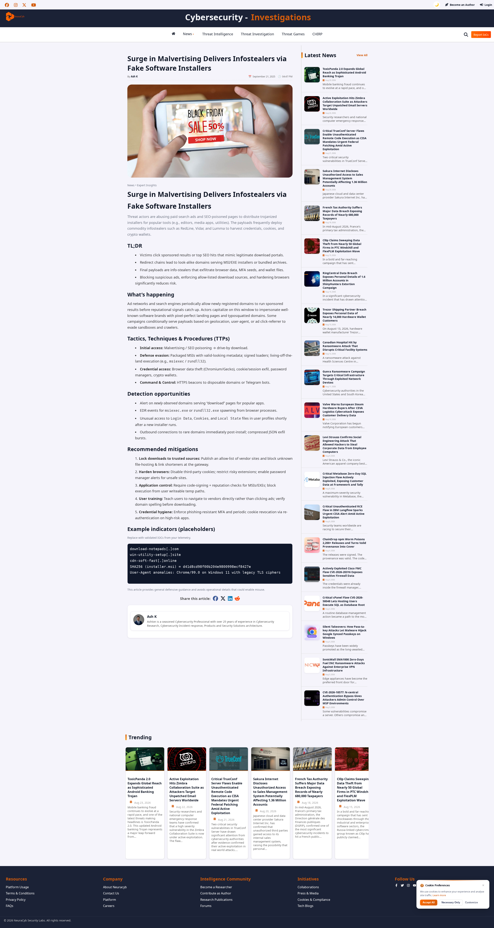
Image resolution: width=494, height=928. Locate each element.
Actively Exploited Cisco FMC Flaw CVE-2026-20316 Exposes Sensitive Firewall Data (342, 571)
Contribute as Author (215, 893)
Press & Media (308, 893)
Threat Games (293, 34)
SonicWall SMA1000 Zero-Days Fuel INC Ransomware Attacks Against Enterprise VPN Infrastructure (344, 665)
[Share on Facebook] (215, 598)
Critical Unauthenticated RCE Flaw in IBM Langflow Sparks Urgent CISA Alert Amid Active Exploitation (344, 512)
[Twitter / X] (402, 886)
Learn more (439, 895)
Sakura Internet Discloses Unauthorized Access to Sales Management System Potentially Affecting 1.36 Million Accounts (345, 178)
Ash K (134, 76)
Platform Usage (17, 887)
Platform (109, 900)
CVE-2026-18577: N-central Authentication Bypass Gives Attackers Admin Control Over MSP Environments (343, 697)
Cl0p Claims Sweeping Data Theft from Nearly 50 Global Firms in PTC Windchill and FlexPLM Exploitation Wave (342, 245)
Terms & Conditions (20, 893)
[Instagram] (16, 4)
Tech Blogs (305, 906)
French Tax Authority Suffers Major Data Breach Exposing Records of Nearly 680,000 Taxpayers (342, 213)
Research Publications (216, 900)
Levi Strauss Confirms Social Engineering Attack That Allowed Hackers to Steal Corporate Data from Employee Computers (344, 444)
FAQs (9, 906)
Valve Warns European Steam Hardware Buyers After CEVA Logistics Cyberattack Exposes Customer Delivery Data (343, 409)
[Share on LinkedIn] (230, 598)
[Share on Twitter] (223, 598)
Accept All (429, 902)
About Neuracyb (115, 887)
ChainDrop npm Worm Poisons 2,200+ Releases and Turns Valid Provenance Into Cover (344, 542)
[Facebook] (7, 4)
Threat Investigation (257, 34)
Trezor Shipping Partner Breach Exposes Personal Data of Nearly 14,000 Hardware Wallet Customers (344, 315)
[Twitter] (24, 4)
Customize (471, 902)
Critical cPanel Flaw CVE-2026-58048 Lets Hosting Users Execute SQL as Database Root (344, 601)
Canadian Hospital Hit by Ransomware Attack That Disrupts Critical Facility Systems (345, 345)
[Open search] (466, 34)
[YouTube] (33, 4)
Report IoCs (481, 34)
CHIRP (317, 34)
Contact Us (111, 893)
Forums (205, 906)
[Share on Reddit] (237, 598)
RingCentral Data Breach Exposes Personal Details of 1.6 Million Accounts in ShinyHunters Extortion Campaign (344, 280)
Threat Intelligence (217, 34)
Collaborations (308, 887)
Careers (108, 906)
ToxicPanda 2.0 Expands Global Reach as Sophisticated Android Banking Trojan (344, 72)
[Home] (173, 34)
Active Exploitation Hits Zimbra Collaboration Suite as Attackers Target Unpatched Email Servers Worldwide (345, 103)
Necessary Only (451, 902)
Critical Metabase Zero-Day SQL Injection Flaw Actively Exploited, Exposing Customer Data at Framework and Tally (344, 479)
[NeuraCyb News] (15, 16)
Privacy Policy (15, 900)
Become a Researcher (216, 887)
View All (362, 55)
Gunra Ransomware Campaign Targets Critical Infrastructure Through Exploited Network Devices (344, 377)
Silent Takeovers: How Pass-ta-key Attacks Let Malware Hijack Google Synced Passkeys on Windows (344, 632)
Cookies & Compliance (314, 900)
